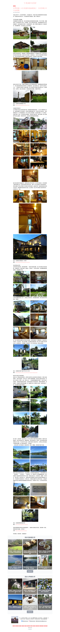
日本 (22, 625)
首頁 (13, 625)
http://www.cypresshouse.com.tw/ (23, 262)
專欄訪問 (45, 625)
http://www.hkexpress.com (21, 530)
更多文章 (30, 571)
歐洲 (31, 625)
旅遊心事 (17, 625)
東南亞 (28, 625)
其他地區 (37, 625)
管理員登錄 (30, 629)
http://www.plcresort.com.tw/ (22, 524)
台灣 (20, 625)
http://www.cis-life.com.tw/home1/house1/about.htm (26, 372)
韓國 (25, 625)
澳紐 (34, 625)
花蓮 (14, 6)
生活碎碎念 (41, 625)
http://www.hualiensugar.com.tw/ (22, 105)
